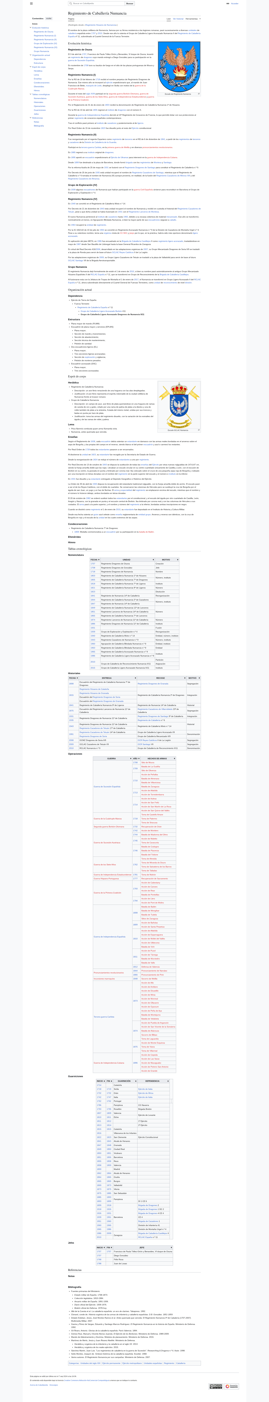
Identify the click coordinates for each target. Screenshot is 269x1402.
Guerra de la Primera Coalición (107, 893)
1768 (99, 1259)
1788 (99, 1263)
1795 (109, 1109)
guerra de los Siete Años (97, 97)
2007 (145, 249)
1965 (102, 230)
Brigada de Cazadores (148, 1221)
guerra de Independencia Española (93, 115)
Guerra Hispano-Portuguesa (106, 878)
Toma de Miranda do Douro (153, 862)
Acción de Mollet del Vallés (153, 939)
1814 (109, 1125)
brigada (129, 162)
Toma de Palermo (149, 819)
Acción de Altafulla (149, 790)
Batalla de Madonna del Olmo (154, 834)
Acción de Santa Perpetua (152, 927)
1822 (99, 1137)
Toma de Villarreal (149, 1051)
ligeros (140, 123)
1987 (78, 244)
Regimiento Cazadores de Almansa (83, 179)
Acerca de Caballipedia (39, 1385)
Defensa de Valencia (150, 967)
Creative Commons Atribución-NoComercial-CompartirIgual (86, 1380)
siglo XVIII (90, 94)
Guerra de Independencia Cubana (109, 1063)
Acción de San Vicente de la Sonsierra (158, 1027)
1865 (93, 616)
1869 (109, 1181)
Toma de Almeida (149, 859)
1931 (106, 167)
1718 (98, 79)
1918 (109, 1205)
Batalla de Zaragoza (150, 786)
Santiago (167, 162)
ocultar (48, 18)
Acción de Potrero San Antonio (154, 1067)
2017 (136, 279)
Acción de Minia (148, 995)
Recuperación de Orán (151, 826)
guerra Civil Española (143, 189)
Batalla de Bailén (148, 907)
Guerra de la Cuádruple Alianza (108, 819)
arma (116, 490)
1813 (99, 1125)
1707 (93, 33)
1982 (88, 498)
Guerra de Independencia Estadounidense (112, 875)
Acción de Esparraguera (152, 935)
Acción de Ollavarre (150, 1003)
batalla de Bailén (146, 532)
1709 (135, 768)
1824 (95, 459)
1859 (109, 1165)
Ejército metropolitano (132, 1363)
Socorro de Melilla (149, 979)
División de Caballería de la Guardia (100, 142)
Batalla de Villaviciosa (150, 782)
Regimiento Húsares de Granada (94, 693)
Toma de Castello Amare (152, 814)
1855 (109, 1157)
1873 (135, 1001)
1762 (135, 864)
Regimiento (169, 1363)
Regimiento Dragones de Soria (106, 697)
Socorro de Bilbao (149, 1035)
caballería (72, 33)
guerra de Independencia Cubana (162, 157)
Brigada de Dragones (147, 1205)
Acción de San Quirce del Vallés (155, 810)
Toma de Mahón (148, 875)
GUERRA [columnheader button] (111, 758)
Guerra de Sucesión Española (107, 786)
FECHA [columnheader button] (94, 560)
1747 (109, 1097)
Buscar (129, 3)
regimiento (75, 57)
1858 (109, 1161)
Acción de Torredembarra (152, 794)
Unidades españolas (153, 1363)
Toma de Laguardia (150, 1039)
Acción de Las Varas (150, 1059)
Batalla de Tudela (149, 915)
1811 (135, 957)
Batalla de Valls (148, 963)
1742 (135, 830)
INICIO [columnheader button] (100, 1081)
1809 (135, 925)
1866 (135, 975)
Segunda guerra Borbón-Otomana (109, 826)
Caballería (180, 1363)
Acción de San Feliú (150, 802)
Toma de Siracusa (149, 822)
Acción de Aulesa (148, 798)
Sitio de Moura (147, 762)
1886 (93, 624)
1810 (135, 939)
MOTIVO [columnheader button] (166, 560)
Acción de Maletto (149, 839)
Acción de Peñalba (149, 774)
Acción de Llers (148, 898)
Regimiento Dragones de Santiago (140, 167)
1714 (135, 805)
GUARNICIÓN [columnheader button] (124, 1081)
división (188, 282)
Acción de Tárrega (149, 955)
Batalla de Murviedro (150, 959)
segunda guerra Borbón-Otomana (124, 94)
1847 (93, 604)
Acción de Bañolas (149, 923)
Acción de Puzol (148, 951)
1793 (135, 889)
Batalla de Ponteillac (150, 895)
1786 (99, 1105)
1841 (163, 139)
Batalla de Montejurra (150, 1015)
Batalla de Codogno (150, 847)
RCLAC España (98, 274)
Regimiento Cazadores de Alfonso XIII (173, 175)
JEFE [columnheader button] (141, 1247)
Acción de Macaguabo (151, 1063)
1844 (93, 600)
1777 (135, 878)
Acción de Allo (147, 983)
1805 (95, 110)
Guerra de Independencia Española (109, 937)
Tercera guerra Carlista (104, 1017)
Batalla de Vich (148, 947)
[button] (31, 3)
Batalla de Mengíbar (150, 911)
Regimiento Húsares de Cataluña (94, 689)
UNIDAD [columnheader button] (126, 560)
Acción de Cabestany (150, 883)
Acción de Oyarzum (150, 1007)
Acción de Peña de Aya (151, 1011)
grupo (148, 514)
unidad (157, 282)
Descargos (54, 1385)
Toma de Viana (148, 1047)
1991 (71, 734)
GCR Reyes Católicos (147, 740)
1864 (109, 1173)
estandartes (104, 449)
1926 (109, 1209)
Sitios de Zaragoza (149, 918)
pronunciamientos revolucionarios (157, 147)
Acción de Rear (148, 890)
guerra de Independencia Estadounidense (127, 97)
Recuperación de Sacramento (154, 878)
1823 (103, 128)
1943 (102, 209)
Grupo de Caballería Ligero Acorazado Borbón (101, 311)
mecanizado (171, 217)
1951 (109, 1217)
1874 (93, 620)
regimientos (184, 139)
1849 (93, 608)
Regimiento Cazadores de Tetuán (94, 728)
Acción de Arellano (149, 987)
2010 (100, 33)
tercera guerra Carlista (91, 147)
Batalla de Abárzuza (150, 1031)
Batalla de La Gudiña (150, 766)
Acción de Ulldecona (150, 943)
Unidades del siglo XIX (90, 1363)
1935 (97, 172)
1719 (109, 1089)
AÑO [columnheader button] (135, 758)
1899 (76, 162)
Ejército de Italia (145, 1089)
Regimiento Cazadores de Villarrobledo (155, 709)
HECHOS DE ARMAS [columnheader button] (157, 758)
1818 (93, 584)
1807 (99, 1113)
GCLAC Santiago (75, 260)
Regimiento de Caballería (149, 720)
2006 (98, 249)
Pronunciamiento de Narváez (154, 971)
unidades (192, 30)
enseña (119, 514)
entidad (90, 225)
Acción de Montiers (149, 830)
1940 (73, 203)
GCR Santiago (144, 744)
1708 (86, 65)
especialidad (126, 490)
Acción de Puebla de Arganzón (155, 1023)
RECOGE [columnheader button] (160, 678)
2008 (71, 740)
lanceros (129, 139)
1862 (99, 1173)
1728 (87, 449)
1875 (71, 711)
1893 (109, 1197)
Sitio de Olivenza (148, 770)
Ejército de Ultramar (119, 157)
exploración (90, 357)
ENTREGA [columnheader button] (107, 678)
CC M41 (123, 233)
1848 (135, 979)
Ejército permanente (111, 1363)
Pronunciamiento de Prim (152, 975)
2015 (93, 668)
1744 (135, 834)
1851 (93, 612)
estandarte (132, 441)
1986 (99, 241)
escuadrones (89, 189)
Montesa (158, 162)
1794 (135, 901)
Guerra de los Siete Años (105, 864)
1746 (135, 850)
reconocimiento (170, 282)
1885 (73, 152)
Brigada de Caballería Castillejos (136, 241)
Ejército (135, 128)
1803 (107, 105)
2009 (101, 257)
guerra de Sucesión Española (81, 60)
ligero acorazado (175, 241)
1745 (135, 840)
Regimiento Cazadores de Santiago (148, 172)
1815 (71, 695)
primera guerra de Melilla (118, 147)
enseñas (145, 465)
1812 (135, 967)
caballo (173, 220)
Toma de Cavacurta (150, 842)
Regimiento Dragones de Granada (153, 684)
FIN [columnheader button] (108, 1081)
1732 (135, 826)
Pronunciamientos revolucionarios (109, 973)
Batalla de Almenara (150, 778)
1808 (76, 532)
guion (96, 514)
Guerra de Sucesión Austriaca (107, 842)
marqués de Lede (94, 85)
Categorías (74, 1363)
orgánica (107, 233)
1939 (73, 189)
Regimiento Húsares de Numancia (100, 25)
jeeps (131, 233)
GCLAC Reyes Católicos (123, 252)
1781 (135, 875)
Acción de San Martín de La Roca (156, 806)
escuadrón (90, 157)
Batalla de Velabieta (150, 1019)
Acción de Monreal (149, 999)
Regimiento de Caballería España (92, 307)
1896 (135, 1063)
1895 (73, 157)
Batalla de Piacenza (150, 850)
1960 (125, 217)
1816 (99, 1133)
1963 (73, 225)
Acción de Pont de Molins (152, 903)
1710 (135, 780)
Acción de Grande (149, 1071)
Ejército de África (145, 1093)
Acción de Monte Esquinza (153, 1043)
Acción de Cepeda (149, 1055)
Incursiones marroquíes (104, 979)
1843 (104, 465)
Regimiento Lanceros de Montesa (144, 212)
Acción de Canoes (149, 887)
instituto (110, 110)
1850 (109, 1149)
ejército (109, 82)
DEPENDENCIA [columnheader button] (152, 1081)
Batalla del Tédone (149, 854)
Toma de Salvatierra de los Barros (156, 867)
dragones (88, 57)
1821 (93, 588)
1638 (93, 441)
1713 (135, 792)
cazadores (111, 123)
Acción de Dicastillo (149, 991)
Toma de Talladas (149, 870)
